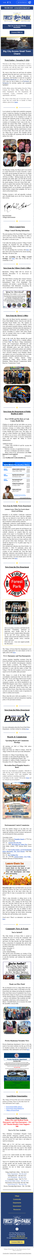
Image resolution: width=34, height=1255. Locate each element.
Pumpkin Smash (19, 839)
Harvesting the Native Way (19, 844)
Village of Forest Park (12, 1110)
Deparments (17, 1202)
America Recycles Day (14, 843)
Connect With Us (17, 32)
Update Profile (13, 1253)
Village (17, 1196)
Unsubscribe (6, 1253)
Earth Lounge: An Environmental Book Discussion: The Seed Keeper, (17, 850)
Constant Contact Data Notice (24, 1253)
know (16, 102)
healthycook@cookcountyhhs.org (16, 458)
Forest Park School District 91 (15, 1108)
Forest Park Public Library (14, 1107)
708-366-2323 (8, 8)
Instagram (6, 83)
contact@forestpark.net (22, 8)
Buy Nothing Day (13, 855)
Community (17, 1199)
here (27, 250)
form (27, 778)
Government (17, 1206)
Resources (17, 1209)
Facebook (26, 81)
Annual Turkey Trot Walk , (22, 857)
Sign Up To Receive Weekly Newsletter (17, 26)
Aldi (10, 340)
